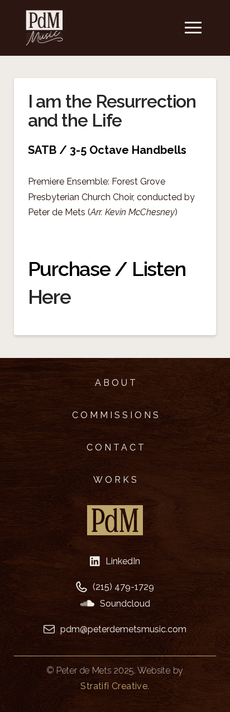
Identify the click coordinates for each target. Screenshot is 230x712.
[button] (193, 27)
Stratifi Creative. (114, 686)
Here (49, 296)
